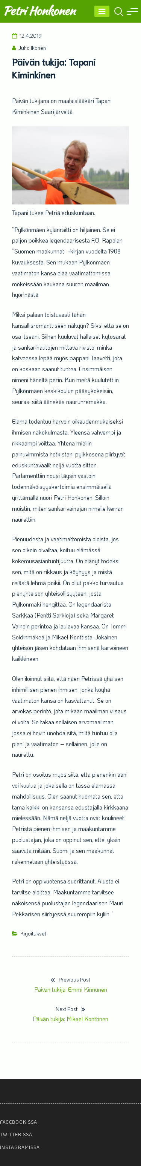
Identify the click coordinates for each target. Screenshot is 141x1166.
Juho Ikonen (32, 47)
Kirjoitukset (33, 933)
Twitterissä (16, 1134)
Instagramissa (20, 1147)
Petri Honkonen (39, 10)
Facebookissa (18, 1122)
